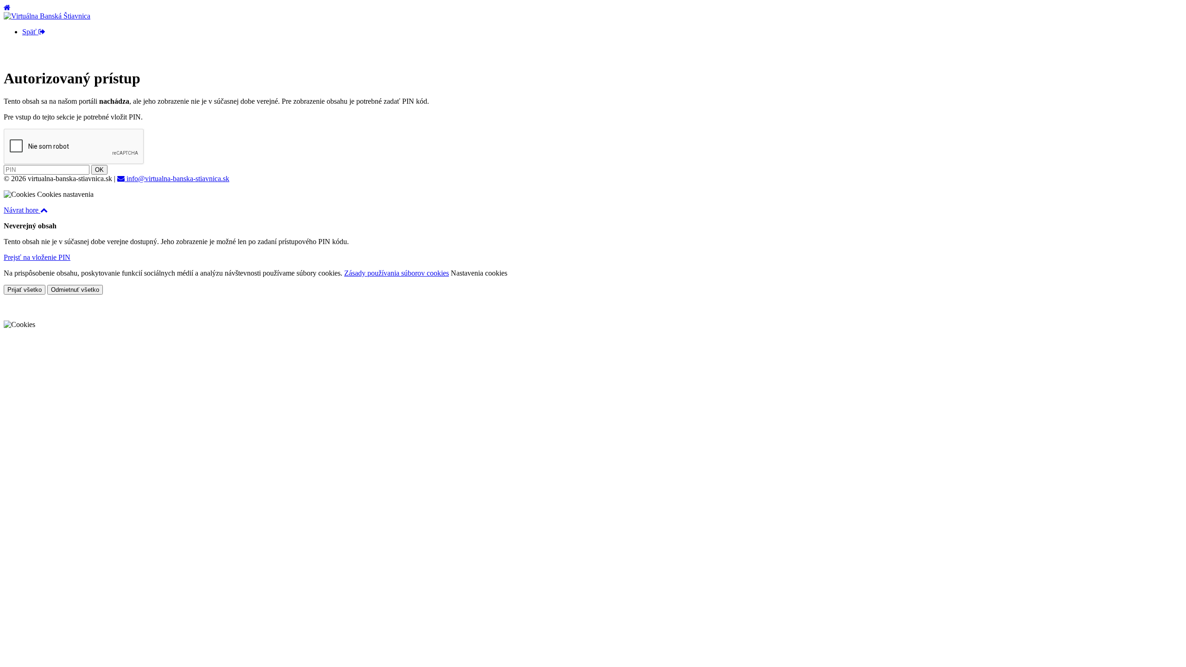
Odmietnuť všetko (75, 289)
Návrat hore (22, 210)
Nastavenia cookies (479, 273)
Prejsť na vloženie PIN (37, 257)
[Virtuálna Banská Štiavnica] (47, 16)
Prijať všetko (24, 289)
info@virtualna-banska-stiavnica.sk (177, 178)
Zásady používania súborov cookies (396, 273)
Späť (30, 32)
